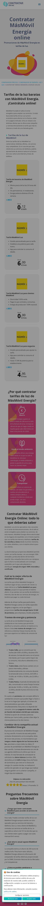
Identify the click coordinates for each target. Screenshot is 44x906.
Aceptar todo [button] (31, 899)
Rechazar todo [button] (13, 899)
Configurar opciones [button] (22, 895)
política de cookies (10, 891)
